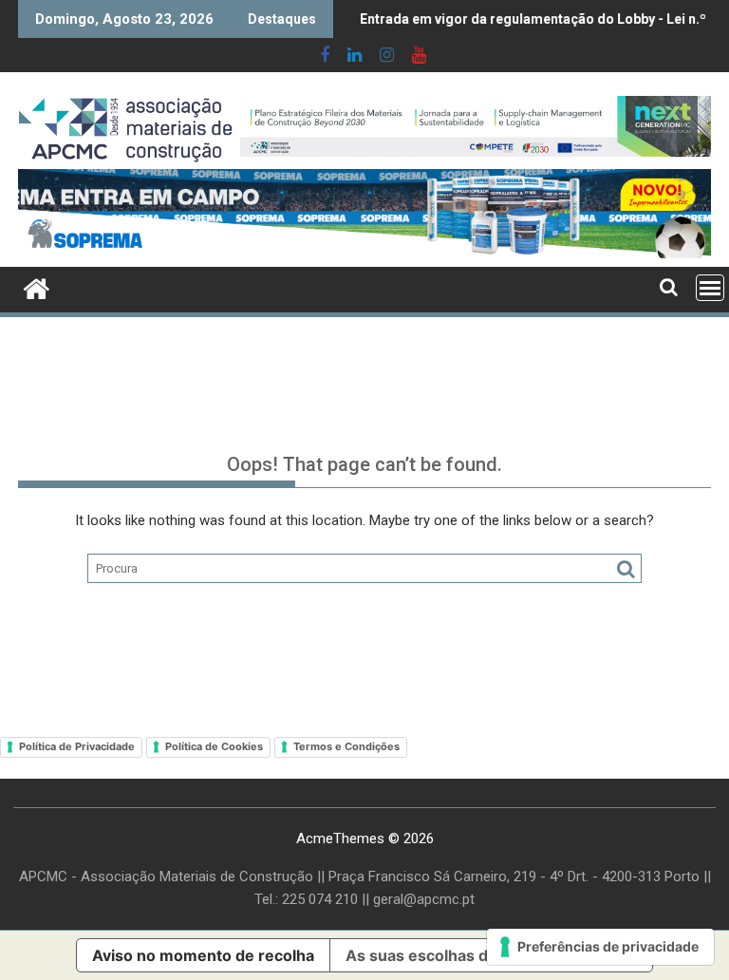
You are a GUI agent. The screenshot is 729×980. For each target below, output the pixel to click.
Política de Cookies (214, 746)
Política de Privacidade (77, 746)
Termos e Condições (346, 746)
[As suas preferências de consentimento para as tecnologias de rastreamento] (600, 947)
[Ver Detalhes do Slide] (475, 126)
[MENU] (710, 287)
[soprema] (364, 213)
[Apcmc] (36, 286)
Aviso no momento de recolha (203, 955)
